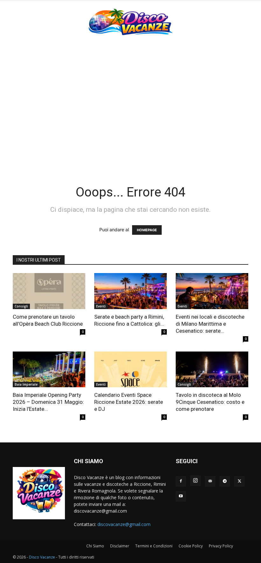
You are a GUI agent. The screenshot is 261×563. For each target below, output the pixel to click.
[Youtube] (181, 496)
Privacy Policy (221, 546)
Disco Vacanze (42, 557)
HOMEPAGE (147, 230)
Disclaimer (119, 546)
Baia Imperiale (26, 384)
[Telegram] (225, 481)
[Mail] (210, 481)
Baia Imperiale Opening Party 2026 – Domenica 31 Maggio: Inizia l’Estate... (48, 402)
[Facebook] (181, 481)
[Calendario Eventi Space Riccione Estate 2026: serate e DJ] (130, 370)
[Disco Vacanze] (130, 21)
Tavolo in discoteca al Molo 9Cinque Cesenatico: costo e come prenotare (210, 402)
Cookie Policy (191, 546)
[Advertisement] (130, 90)
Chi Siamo (95, 546)
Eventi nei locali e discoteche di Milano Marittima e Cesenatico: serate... (210, 324)
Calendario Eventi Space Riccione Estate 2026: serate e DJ (128, 402)
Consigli (21, 306)
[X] (239, 481)
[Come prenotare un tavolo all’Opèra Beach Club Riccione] (49, 291)
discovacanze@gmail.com (124, 524)
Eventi (101, 306)
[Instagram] (195, 481)
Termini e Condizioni (154, 546)
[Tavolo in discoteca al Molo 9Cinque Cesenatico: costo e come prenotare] (212, 370)
